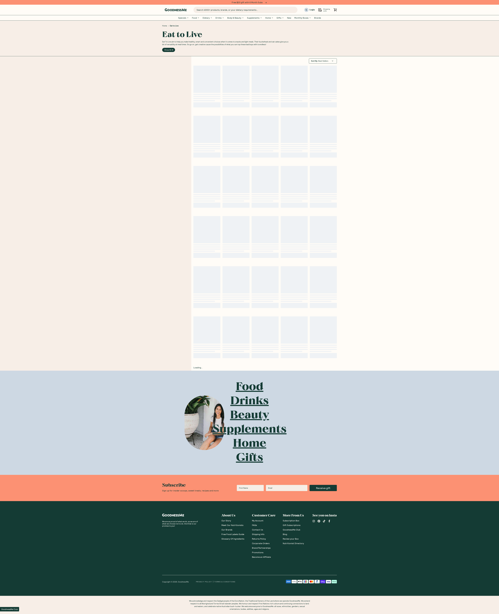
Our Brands (226, 529)
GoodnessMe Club (291, 529)
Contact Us (257, 529)
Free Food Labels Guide (232, 534)
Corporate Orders (261, 543)
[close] (172, 49)
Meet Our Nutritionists (232, 525)
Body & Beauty (234, 18)
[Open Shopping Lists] (320, 9)
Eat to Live (174, 26)
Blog (285, 534)
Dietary (206, 18)
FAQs (254, 525)
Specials (182, 18)
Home (268, 18)
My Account (257, 520)
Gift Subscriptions (291, 525)
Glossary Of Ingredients (232, 538)
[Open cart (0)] (335, 9)
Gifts (279, 18)
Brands (317, 18)
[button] (9, 609)
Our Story (226, 520)
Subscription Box (291, 520)
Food (194, 18)
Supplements (253, 18)
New (289, 18)
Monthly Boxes (301, 18)
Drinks (218, 18)
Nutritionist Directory (293, 543)
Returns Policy (259, 538)
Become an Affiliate (261, 557)
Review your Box (291, 538)
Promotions (257, 552)
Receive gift (323, 487)
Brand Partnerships (261, 547)
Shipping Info (258, 534)
